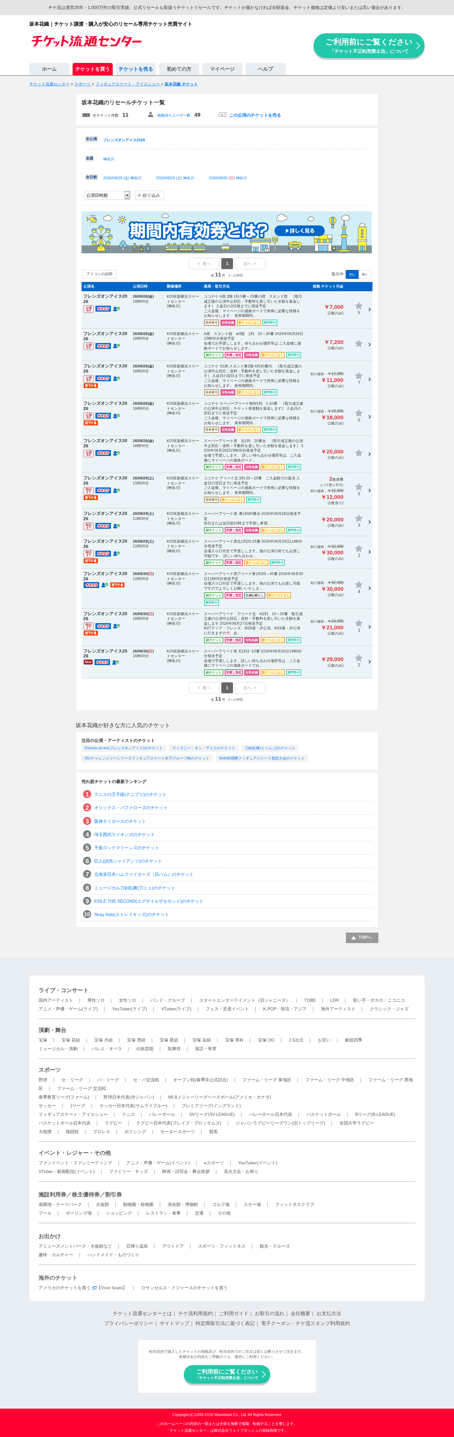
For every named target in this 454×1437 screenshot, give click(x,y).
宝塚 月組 (103, 1039)
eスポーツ (214, 1162)
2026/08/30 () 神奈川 (228, 178)
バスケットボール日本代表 (64, 1122)
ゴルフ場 (220, 1204)
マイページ (222, 69)
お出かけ (50, 1236)
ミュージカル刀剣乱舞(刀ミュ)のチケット (134, 887)
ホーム (49, 69)
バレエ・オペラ (107, 1048)
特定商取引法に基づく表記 (225, 1323)
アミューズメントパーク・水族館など (75, 1246)
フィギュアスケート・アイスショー (73, 1114)
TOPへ (365, 937)
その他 (224, 1213)
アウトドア (173, 1246)
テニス (128, 1114)
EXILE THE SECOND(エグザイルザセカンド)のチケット (149, 901)
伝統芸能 (144, 1048)
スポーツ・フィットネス (222, 1246)
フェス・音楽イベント (227, 1008)
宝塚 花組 (70, 1039)
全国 (89, 158)
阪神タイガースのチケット (120, 821)
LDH (334, 1000)
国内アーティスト (56, 1000)
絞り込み (151, 195)
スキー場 (252, 1204)
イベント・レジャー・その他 (75, 1153)
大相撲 (45, 1131)
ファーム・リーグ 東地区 (266, 1079)
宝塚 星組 (169, 1039)
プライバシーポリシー (128, 1323)
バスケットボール (323, 1114)
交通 (199, 1213)
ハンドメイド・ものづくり (113, 1254)
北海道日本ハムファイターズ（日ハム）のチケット (144, 874)
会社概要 (300, 1313)
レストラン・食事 (163, 1213)
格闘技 (72, 1131)
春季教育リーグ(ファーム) (64, 1097)
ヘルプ (265, 69)
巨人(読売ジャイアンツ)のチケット (128, 861)
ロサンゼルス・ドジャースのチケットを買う (184, 1287)
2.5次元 (296, 1039)
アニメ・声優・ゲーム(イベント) (158, 1162)
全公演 (91, 139)
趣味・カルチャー (56, 1254)
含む (352, 274)
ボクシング (135, 1131)
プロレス (101, 1131)
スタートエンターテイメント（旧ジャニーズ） (244, 1000)
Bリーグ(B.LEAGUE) (375, 1114)
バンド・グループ (167, 1000)
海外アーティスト (338, 1008)
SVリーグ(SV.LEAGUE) (212, 1114)
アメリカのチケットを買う (64, 1287)
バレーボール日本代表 (270, 1114)
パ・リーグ (108, 1079)
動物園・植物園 (138, 1204)
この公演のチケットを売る (255, 115)
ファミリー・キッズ (128, 1171)
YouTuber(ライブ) (129, 1008)
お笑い (324, 1039)
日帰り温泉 (137, 1246)
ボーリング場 (79, 1213)
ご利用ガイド (234, 1313)
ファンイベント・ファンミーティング (75, 1162)
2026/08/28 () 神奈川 (122, 178)
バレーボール (162, 1114)
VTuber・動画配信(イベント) (67, 1171)
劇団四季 (353, 1039)
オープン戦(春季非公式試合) (200, 1079)
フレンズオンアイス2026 (124, 140)
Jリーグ (77, 1105)
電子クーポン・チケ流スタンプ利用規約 (305, 1323)
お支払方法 (329, 1313)
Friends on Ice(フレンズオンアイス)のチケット (124, 748)
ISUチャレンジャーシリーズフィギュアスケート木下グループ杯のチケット (147, 758)
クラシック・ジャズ (389, 1008)
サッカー (47, 1105)
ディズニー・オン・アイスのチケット (203, 748)
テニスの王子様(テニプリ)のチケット (130, 794)
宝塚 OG (266, 1039)
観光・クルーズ (275, 1246)
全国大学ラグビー (356, 1122)
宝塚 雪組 (136, 1039)
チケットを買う (92, 69)
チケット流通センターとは (142, 1313)
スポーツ (50, 1070)
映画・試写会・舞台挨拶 (186, 1171)
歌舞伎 (174, 1048)
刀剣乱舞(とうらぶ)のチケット (270, 748)
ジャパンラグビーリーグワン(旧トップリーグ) (280, 1122)
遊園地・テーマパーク (60, 1204)
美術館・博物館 (183, 1204)
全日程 (91, 177)
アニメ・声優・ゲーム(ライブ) (68, 1008)
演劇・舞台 (52, 1030)
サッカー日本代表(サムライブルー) (133, 1105)
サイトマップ (174, 1323)
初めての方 (179, 69)
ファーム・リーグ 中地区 (329, 1079)
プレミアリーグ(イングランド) (211, 1105)
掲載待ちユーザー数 (174, 115)
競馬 (213, 1131)
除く (365, 274)
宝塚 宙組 (201, 1039)
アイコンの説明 (99, 274)
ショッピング (119, 1213)
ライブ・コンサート (64, 990)
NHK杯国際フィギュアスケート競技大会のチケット (262, 758)
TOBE (310, 1000)
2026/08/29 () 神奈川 (175, 178)
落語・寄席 (205, 1048)
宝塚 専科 (234, 1039)
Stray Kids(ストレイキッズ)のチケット (131, 914)
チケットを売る (136, 69)
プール (45, 1213)
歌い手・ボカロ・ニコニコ (379, 1000)
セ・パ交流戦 (146, 1079)
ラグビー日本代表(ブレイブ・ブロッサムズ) (178, 1122)
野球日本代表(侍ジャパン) (128, 1097)
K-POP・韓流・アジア (285, 1008)
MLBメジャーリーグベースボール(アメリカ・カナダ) (219, 1097)
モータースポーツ (177, 1131)
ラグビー (113, 1122)
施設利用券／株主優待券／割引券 (80, 1194)
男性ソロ (96, 1000)
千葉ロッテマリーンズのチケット (126, 847)
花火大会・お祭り (241, 1171)
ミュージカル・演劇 (58, 1048)
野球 (43, 1079)
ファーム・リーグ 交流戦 (81, 1088)
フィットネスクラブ (294, 1204)
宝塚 (43, 1039)
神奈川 (108, 159)
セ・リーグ (72, 1079)
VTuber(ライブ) (176, 1008)
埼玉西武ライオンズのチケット (124, 834)
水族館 (102, 1204)
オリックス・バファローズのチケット (131, 807)
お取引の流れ (269, 1313)
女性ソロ (127, 1000)
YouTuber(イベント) (257, 1162)
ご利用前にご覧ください (369, 45)
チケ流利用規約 (195, 1313)
